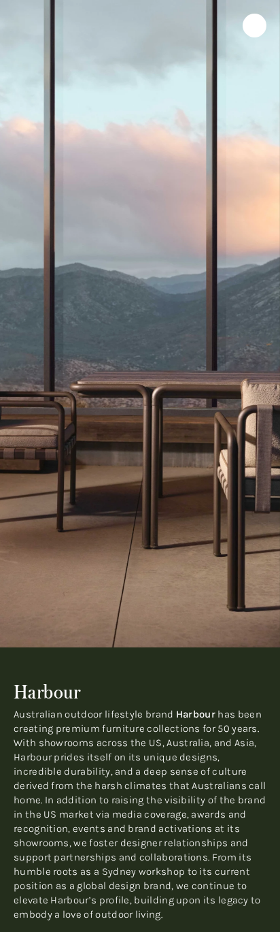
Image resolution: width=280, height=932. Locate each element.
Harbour (195, 714)
